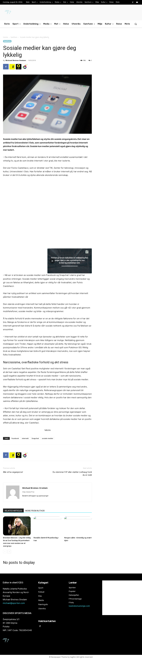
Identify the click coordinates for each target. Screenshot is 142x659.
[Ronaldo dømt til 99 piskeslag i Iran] (47, 525)
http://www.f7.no (28, 492)
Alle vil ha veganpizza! (13, 472)
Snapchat (35, 438)
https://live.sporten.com (18, 66)
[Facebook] (133, 2)
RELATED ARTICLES (13, 511)
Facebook (15, 438)
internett (25, 438)
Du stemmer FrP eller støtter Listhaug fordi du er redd (72, 473)
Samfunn (14, 37)
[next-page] (9, 551)
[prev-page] (5, 551)
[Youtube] (137, 2)
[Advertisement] (118, 62)
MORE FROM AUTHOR (35, 511)
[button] (135, 23)
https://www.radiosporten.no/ (25, 66)
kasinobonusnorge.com (79, 606)
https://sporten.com (12, 66)
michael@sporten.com (14, 603)
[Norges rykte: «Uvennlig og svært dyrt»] (78, 525)
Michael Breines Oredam (16, 60)
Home (5, 37)
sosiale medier (47, 438)
